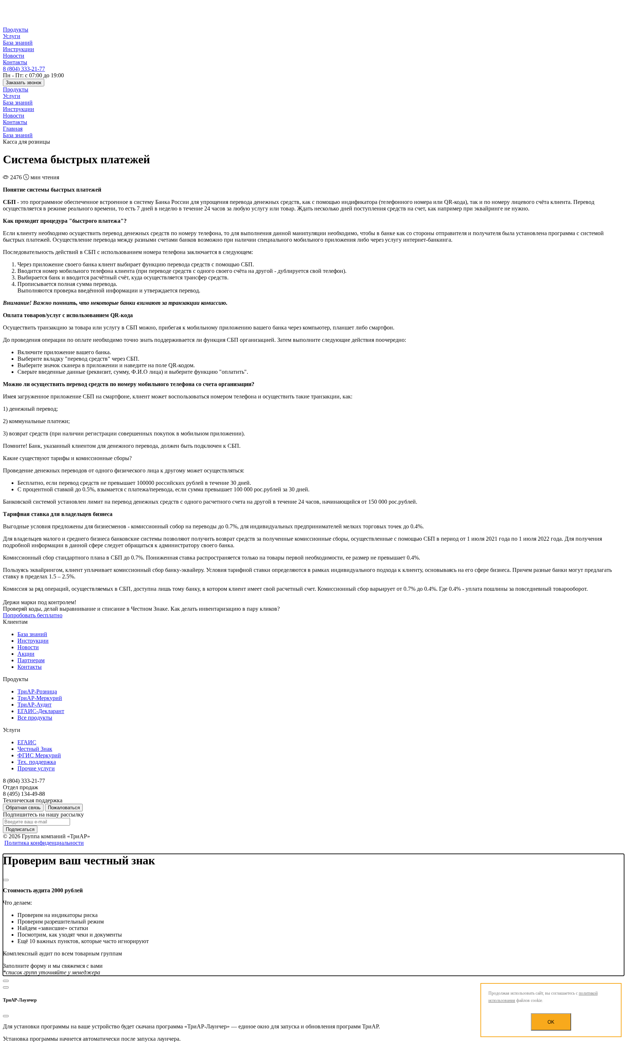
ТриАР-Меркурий (39, 698)
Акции (25, 654)
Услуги (11, 36)
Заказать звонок (23, 82)
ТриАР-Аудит (34, 704)
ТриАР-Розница (37, 691)
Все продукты (34, 718)
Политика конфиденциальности (44, 843)
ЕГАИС (26, 742)
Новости (13, 56)
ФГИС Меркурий (39, 755)
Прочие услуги (36, 768)
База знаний (18, 43)
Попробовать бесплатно (32, 615)
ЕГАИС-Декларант (40, 711)
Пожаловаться (64, 807)
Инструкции (18, 49)
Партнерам (31, 660)
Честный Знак (34, 749)
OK (551, 1022)
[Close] (6, 880)
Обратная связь (23, 807)
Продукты (15, 29)
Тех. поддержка (36, 762)
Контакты (15, 62)
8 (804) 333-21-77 (24, 69)
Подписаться (20, 829)
